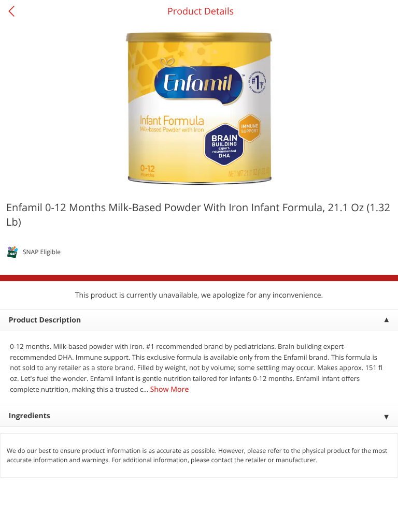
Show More (169, 389)
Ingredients (29, 416)
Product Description (45, 320)
